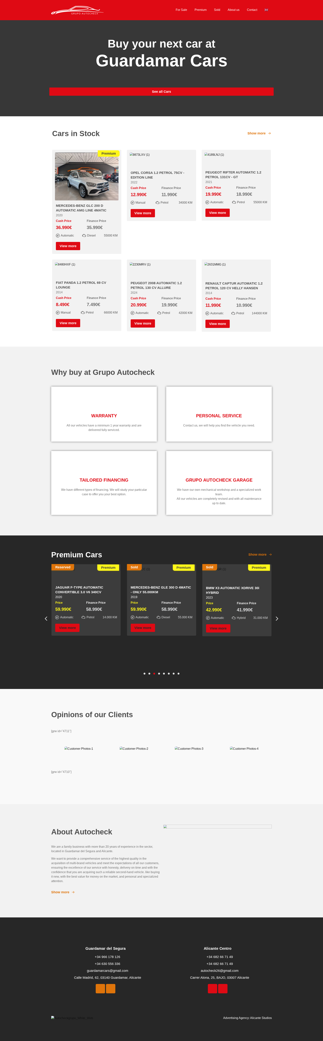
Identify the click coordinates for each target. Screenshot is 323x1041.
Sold (217, 9)
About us (233, 9)
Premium (201, 9)
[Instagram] (110, 988)
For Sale (181, 9)
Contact (252, 9)
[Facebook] (100, 988)
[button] (277, 618)
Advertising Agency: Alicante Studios (247, 1017)
